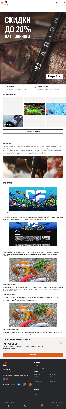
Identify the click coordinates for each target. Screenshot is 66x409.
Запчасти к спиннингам (55, 379)
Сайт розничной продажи (40, 368)
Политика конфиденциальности (41, 397)
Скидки (35, 394)
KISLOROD (61, 402)
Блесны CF (52, 376)
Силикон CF (52, 374)
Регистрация (33, 354)
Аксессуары (37, 376)
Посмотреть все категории (33, 131)
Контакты (36, 365)
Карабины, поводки (38, 381)
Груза (35, 379)
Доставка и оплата (38, 392)
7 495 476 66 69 (10, 343)
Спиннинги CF (37, 374)
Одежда (36, 384)
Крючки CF (52, 381)
